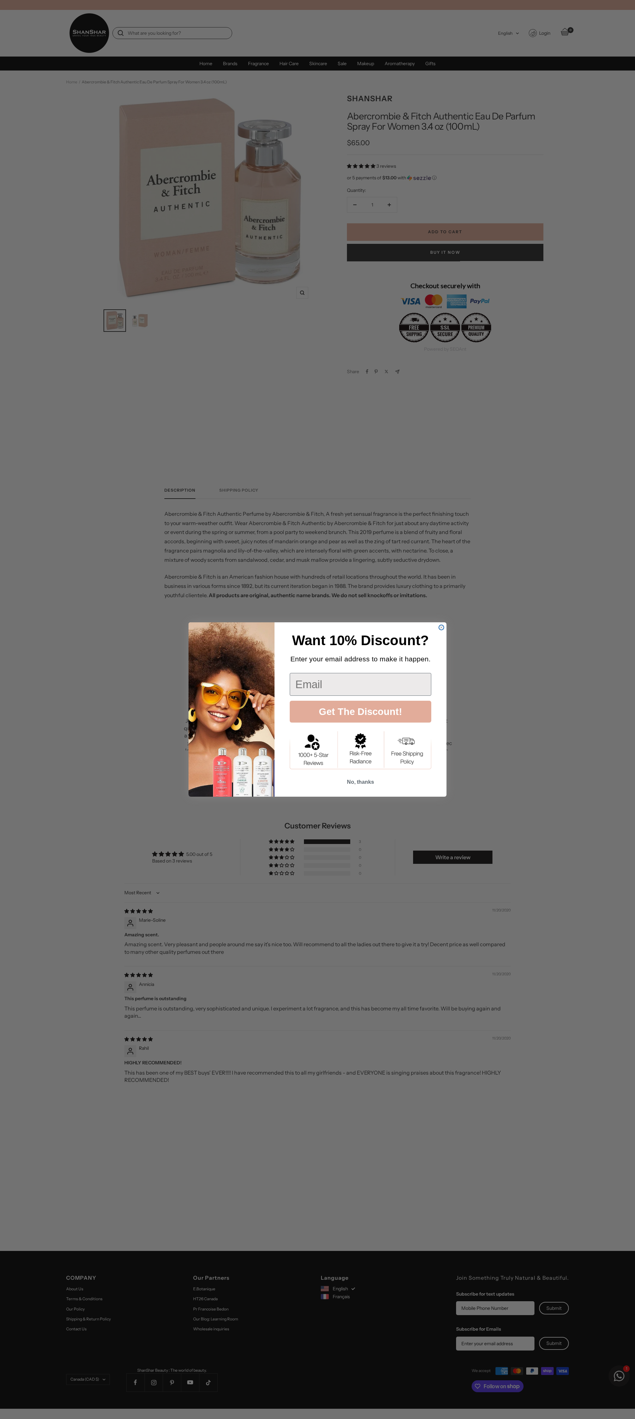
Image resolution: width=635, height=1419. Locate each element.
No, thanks (360, 782)
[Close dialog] (441, 627)
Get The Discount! (360, 711)
